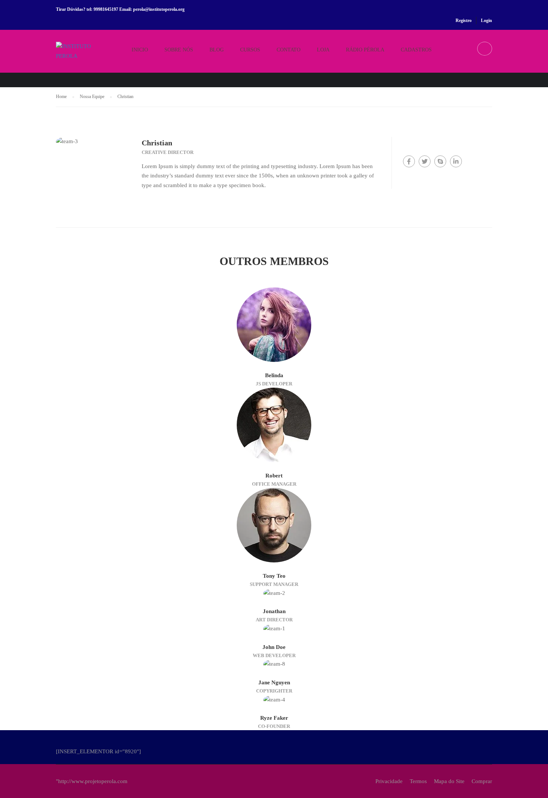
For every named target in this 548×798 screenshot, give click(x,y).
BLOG (217, 50)
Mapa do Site (449, 781)
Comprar (482, 781)
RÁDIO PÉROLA (365, 50)
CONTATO (288, 50)
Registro (464, 20)
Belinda (274, 375)
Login (486, 20)
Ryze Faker (274, 718)
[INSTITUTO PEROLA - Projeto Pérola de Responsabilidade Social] (84, 57)
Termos (418, 781)
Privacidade (389, 781)
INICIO (140, 50)
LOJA (323, 50)
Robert (274, 476)
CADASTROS (416, 50)
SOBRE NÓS (178, 50)
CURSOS (250, 50)
